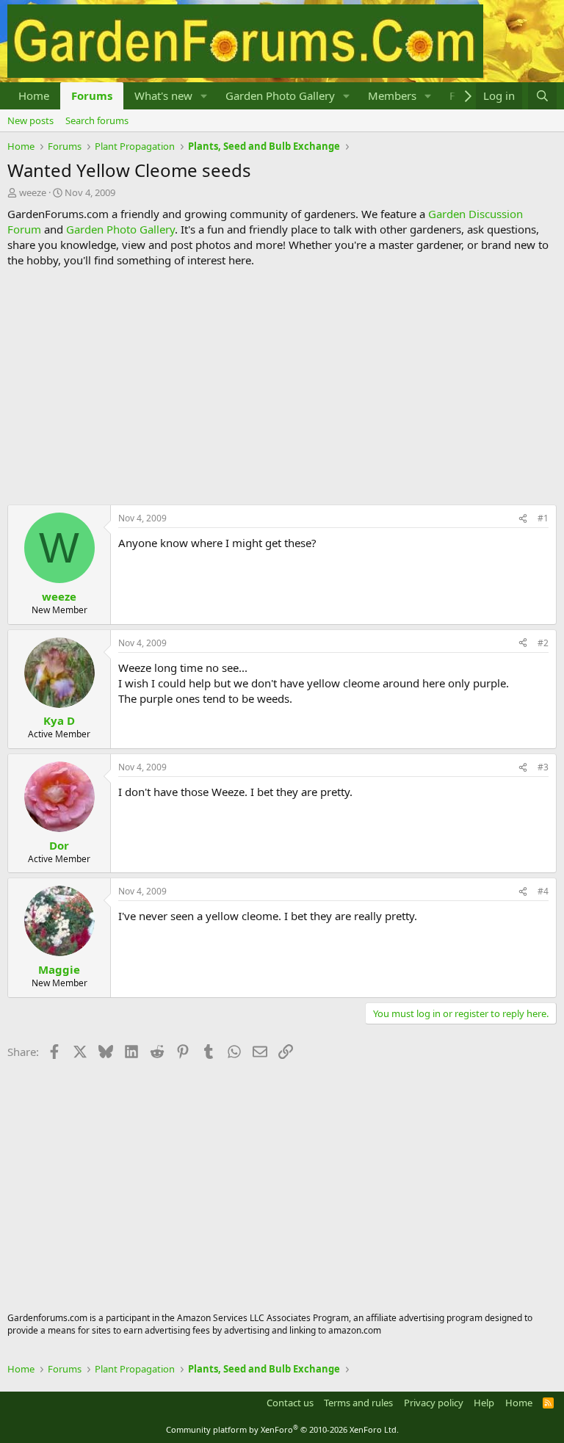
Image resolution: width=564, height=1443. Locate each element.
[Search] (542, 95)
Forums (91, 95)
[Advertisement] (282, 386)
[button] (204, 95)
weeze (32, 192)
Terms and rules (358, 1402)
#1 (543, 518)
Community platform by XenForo (282, 1429)
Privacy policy (433, 1402)
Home (33, 95)
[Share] (522, 518)
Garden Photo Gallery (280, 95)
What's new (163, 95)
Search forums (97, 120)
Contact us (290, 1402)
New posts (30, 120)
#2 (543, 643)
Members (392, 95)
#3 (543, 767)
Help (484, 1402)
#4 (543, 891)
